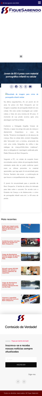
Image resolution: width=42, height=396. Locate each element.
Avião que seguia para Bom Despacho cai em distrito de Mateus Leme (10, 228)
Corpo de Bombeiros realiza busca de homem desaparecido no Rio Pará (10, 285)
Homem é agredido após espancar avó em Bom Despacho (10, 299)
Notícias (21, 70)
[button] (21, 56)
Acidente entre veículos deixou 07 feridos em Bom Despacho (11, 242)
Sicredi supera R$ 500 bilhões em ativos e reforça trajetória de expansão (10, 271)
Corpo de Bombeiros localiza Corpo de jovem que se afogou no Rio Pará (10, 257)
